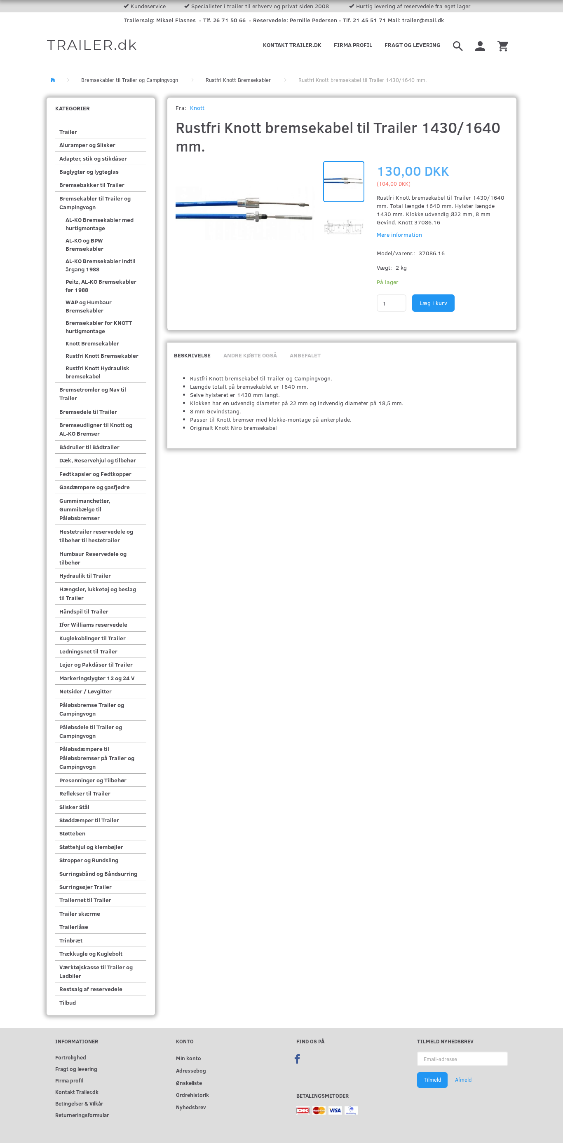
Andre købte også (250, 355)
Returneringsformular (82, 1114)
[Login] (480, 45)
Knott (197, 108)
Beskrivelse (192, 355)
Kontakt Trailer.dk (292, 45)
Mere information (399, 234)
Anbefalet (305, 355)
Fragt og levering (413, 45)
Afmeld (463, 1079)
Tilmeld (432, 1079)
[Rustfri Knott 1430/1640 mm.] (245, 213)
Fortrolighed (70, 1057)
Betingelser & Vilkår (79, 1103)
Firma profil (353, 45)
